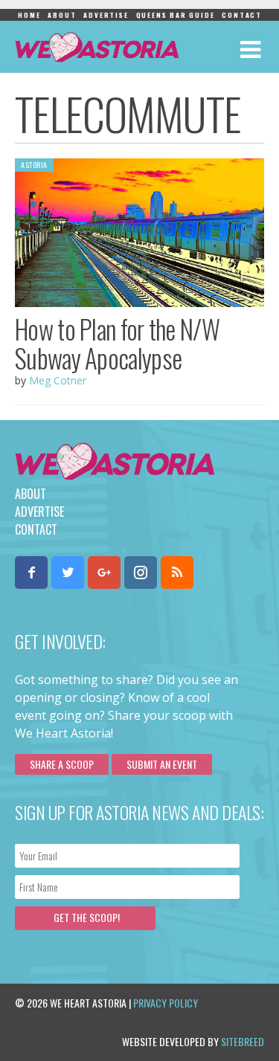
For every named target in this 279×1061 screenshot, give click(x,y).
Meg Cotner (57, 380)
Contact (242, 15)
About (62, 15)
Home (29, 15)
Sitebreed (242, 1041)
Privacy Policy (165, 1002)
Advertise (105, 15)
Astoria (34, 164)
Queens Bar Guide (175, 15)
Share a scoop (62, 764)
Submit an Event (161, 764)
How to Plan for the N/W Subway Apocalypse (117, 343)
